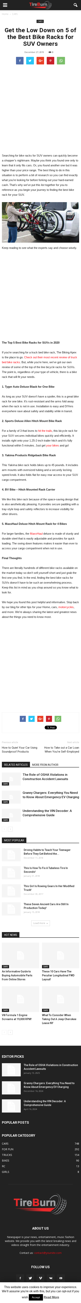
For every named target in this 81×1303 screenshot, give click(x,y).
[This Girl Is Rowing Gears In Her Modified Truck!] (11, 890)
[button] (75, 5)
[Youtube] (61, 1278)
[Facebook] (20, 1278)
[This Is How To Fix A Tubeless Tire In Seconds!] (11, 872)
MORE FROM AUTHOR (45, 764)
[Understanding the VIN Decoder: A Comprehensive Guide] (11, 815)
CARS (40, 21)
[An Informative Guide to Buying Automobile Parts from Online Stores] (20, 955)
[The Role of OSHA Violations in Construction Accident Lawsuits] (11, 779)
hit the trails (45, 430)
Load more (39, 923)
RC (3, 1166)
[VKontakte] (50, 1278)
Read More (51, 1297)
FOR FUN (7, 1149)
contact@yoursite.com (48, 1253)
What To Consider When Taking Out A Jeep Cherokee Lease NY (59, 1019)
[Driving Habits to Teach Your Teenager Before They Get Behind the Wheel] (11, 854)
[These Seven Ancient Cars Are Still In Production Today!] (11, 909)
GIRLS (5, 1172)
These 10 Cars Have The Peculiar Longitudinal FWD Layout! (58, 975)
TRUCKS (7, 1155)
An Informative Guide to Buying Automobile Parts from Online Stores (17, 975)
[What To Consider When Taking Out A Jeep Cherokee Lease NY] (60, 999)
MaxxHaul (36, 533)
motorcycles (66, 607)
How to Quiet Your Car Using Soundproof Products (19, 749)
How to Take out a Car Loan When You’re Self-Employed (61, 749)
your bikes (52, 445)
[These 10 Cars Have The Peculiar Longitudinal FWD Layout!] (60, 955)
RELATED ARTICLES (16, 764)
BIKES (5, 1160)
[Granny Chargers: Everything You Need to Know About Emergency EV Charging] (11, 797)
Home (5, 14)
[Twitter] (30, 1278)
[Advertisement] (40, 108)
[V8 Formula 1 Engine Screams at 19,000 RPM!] (20, 999)
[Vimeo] (40, 1278)
